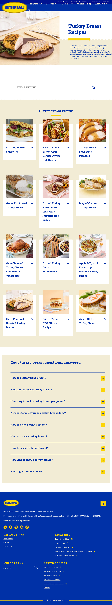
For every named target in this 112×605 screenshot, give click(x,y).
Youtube (21, 527)
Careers (6, 543)
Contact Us (8, 546)
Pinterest (16, 527)
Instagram (5, 527)
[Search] (36, 568)
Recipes (50, 4)
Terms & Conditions (62, 539)
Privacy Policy (60, 543)
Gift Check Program (51, 567)
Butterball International (52, 571)
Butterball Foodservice (52, 580)
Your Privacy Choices (66, 556)
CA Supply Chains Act (62, 547)
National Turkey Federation (53, 584)
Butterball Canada (50, 576)
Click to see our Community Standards (17, 521)
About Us (100, 4)
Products (33, 4)
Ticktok (27, 527)
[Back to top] (103, 503)
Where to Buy (84, 4)
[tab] (57, 378)
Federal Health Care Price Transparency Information (73, 552)
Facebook (10, 527)
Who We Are (8, 539)
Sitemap (47, 588)
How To (65, 4)
